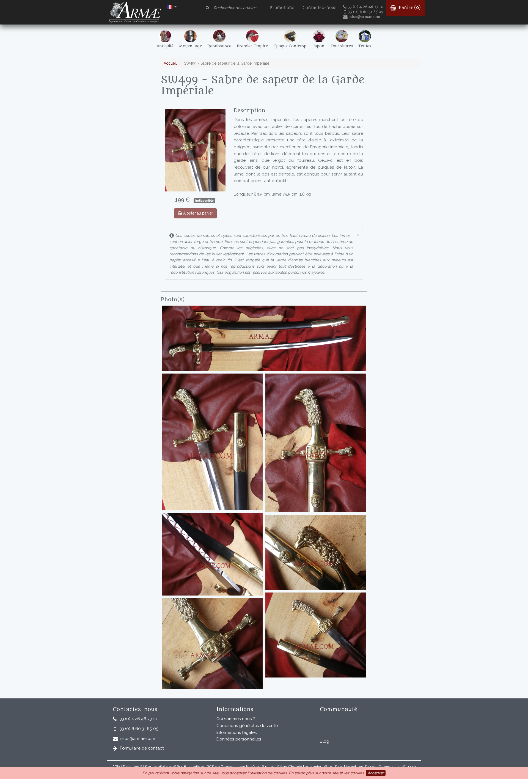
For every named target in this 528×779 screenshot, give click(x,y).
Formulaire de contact (142, 748)
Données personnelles (238, 739)
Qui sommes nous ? (235, 718)
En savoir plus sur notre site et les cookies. (327, 773)
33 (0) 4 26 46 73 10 (365, 7)
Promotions (282, 8)
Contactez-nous (319, 8)
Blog (324, 741)
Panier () (409, 8)
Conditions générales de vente (247, 725)
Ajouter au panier (197, 213)
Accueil (170, 63)
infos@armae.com (364, 17)
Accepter (375, 773)
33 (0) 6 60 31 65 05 (365, 12)
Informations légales (236, 732)
